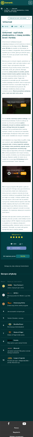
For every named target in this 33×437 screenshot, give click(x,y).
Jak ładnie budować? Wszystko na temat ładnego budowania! (18, 351)
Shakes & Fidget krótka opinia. (16, 335)
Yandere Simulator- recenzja (15, 318)
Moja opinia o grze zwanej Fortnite (17, 343)
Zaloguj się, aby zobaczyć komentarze (16, 266)
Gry (7, 8)
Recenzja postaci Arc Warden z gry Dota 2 (18, 296)
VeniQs (23, 256)
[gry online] (7, 3)
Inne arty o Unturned (31, 38)
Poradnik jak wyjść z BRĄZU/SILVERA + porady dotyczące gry (18, 361)
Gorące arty (31, 57)
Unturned (14, 8)
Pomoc (16, 428)
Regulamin (16, 432)
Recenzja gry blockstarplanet (15, 327)
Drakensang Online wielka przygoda (17, 305)
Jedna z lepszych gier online (15, 287)
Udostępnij (16, 248)
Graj (23, 105)
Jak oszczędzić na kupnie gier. (16, 311)
